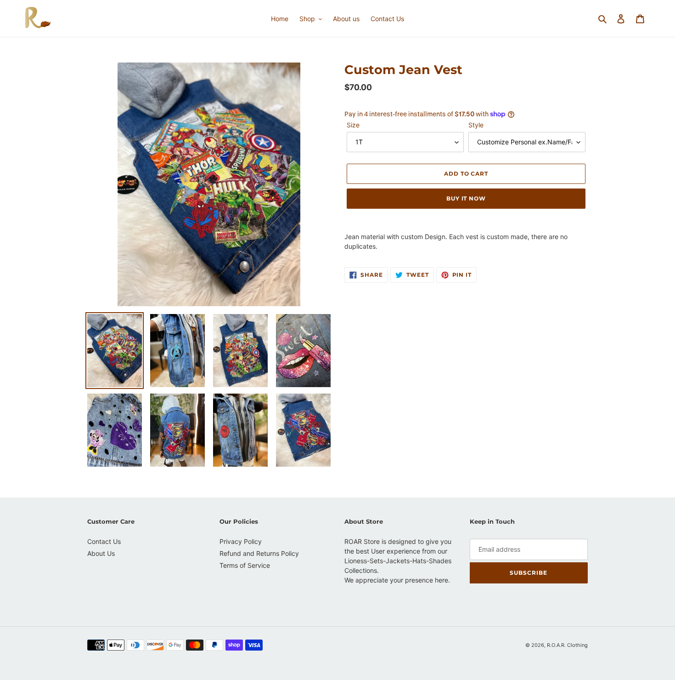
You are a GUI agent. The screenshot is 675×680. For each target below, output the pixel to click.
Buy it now (466, 198)
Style (476, 125)
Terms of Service (244, 565)
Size (353, 125)
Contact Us (104, 541)
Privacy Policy (240, 541)
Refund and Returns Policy (259, 553)
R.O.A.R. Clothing (567, 645)
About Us (101, 553)
